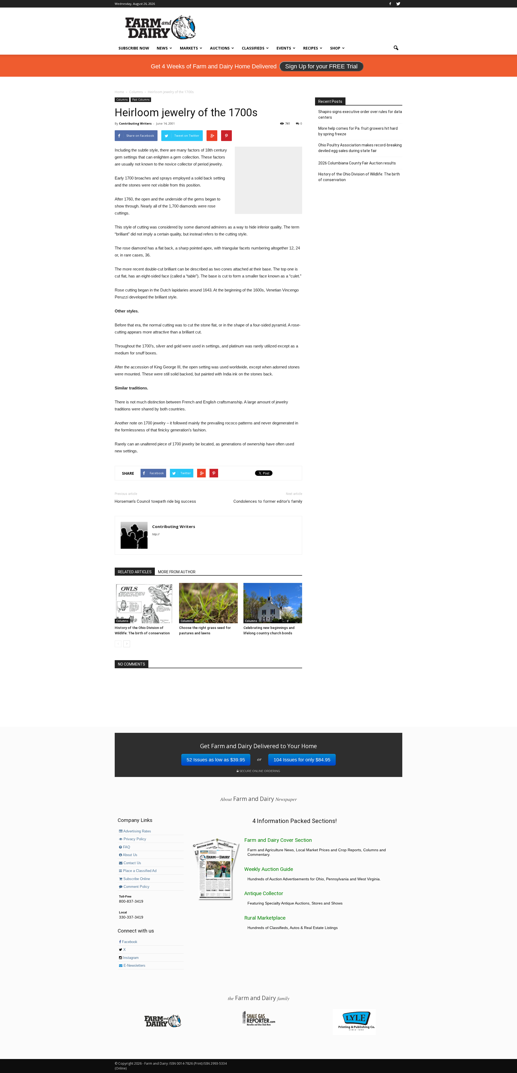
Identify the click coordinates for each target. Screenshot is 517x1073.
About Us (129, 855)
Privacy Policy (134, 839)
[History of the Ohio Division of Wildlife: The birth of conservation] (144, 603)
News (162, 48)
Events (284, 48)
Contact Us (132, 863)
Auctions (220, 48)
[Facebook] (390, 4)
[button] (395, 48)
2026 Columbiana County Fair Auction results (357, 163)
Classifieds (253, 48)
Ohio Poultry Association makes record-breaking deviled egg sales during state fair (360, 148)
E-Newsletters (134, 966)
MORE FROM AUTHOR (176, 572)
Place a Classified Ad (139, 871)
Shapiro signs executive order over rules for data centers (360, 114)
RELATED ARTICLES (135, 572)
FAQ (126, 847)
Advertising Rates (137, 831)
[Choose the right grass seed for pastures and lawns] (208, 603)
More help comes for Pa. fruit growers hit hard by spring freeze (358, 131)
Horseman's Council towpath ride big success (155, 501)
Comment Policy (136, 887)
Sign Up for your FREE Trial (321, 66)
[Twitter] (398, 4)
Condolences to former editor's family (267, 501)
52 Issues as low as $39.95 (216, 759)
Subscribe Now (133, 48)
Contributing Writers (135, 123)
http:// (155, 534)
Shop (335, 48)
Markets (189, 48)
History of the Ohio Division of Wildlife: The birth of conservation (359, 177)
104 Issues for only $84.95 (302, 759)
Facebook (129, 942)
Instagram (130, 958)
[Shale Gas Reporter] (258, 1025)
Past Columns (140, 99)
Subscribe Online (136, 879)
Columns (122, 99)
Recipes (310, 48)
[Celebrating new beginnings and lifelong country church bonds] (272, 603)
